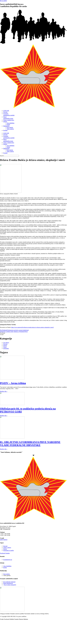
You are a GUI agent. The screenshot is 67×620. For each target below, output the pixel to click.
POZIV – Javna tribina (13, 383)
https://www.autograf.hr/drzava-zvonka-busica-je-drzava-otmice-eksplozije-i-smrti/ (32, 327)
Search (2, 155)
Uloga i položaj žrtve (8, 120)
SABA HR (6, 110)
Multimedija (6, 126)
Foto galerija (10, 127)
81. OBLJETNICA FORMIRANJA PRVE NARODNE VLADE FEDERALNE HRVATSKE (30, 444)
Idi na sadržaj (3, 0)
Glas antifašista (10, 123)
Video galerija (10, 129)
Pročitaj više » (3, 391)
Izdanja (5, 121)
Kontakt (5, 130)
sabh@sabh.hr (3, 539)
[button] (33, 333)
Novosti (5, 112)
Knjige (8, 124)
